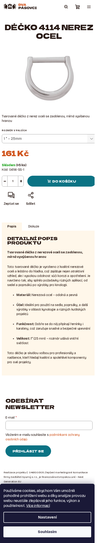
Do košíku (64, 181)
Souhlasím (47, 532)
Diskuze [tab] (33, 226)
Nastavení (47, 517)
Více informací (38, 506)
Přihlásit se (28, 451)
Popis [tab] (11, 226)
